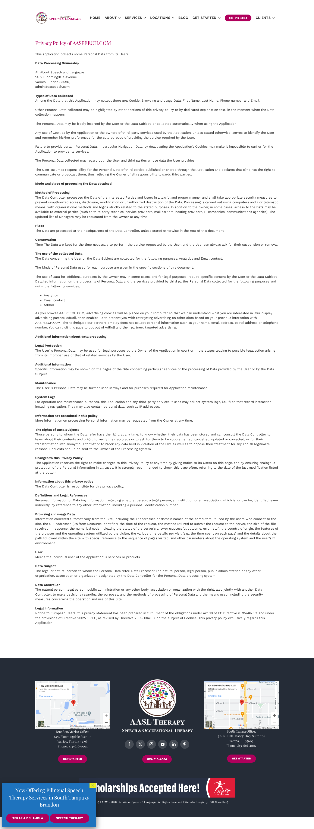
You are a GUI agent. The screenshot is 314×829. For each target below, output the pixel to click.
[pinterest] (184, 744)
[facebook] (129, 744)
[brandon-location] (72, 683)
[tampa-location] (241, 683)
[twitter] (140, 744)
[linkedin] (173, 744)
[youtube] (162, 744)
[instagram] (151, 744)
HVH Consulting (218, 802)
